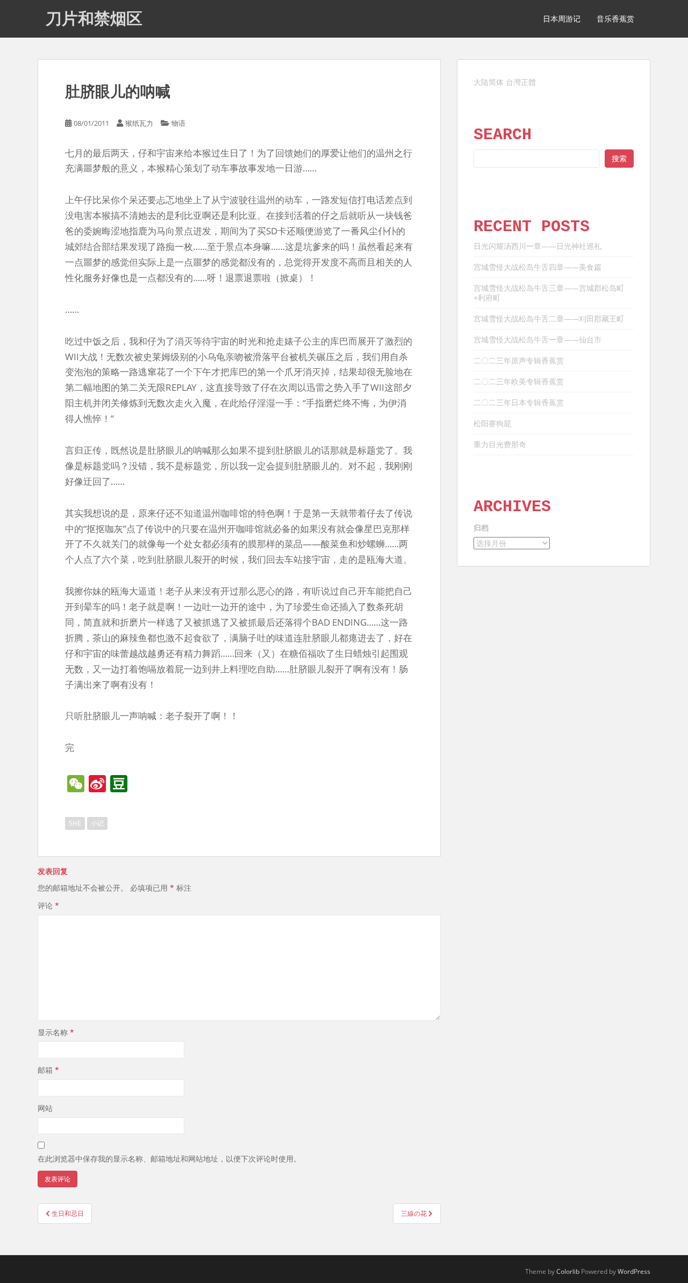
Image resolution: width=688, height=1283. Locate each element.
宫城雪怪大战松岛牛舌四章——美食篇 (537, 267)
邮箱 (48, 1070)
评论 (48, 905)
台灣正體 (521, 82)
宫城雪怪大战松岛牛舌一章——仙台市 (537, 339)
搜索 (619, 158)
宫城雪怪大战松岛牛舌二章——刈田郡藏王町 (549, 318)
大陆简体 (489, 82)
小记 (97, 823)
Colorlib (567, 1271)
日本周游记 (561, 19)
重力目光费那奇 (500, 444)
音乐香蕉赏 (615, 19)
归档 (481, 527)
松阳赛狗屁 (492, 423)
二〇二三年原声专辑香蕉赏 (519, 360)
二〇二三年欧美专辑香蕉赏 (519, 381)
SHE (75, 823)
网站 (45, 1108)
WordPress (634, 1271)
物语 (178, 123)
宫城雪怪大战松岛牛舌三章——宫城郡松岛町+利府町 (549, 293)
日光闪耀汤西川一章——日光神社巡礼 (537, 246)
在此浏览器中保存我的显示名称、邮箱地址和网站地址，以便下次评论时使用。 (169, 1158)
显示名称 (56, 1032)
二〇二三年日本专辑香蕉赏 (519, 402)
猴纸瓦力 (139, 123)
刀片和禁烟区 (94, 18)
